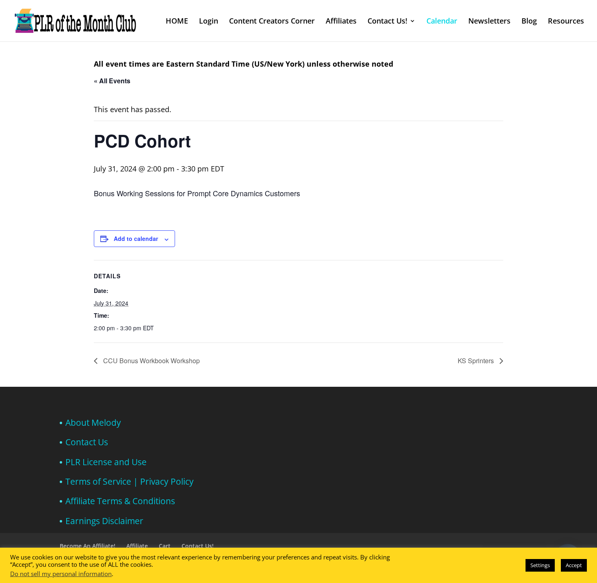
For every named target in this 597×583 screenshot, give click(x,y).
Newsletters (489, 22)
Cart (165, 546)
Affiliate (137, 546)
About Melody (93, 422)
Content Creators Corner (272, 22)
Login (208, 22)
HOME (177, 22)
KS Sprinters (476, 360)
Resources (566, 22)
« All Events (112, 80)
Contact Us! (387, 22)
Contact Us (86, 442)
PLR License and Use (106, 462)
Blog (529, 22)
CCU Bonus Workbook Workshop (151, 360)
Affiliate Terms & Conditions (120, 501)
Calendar (441, 22)
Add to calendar (136, 238)
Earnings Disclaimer (104, 521)
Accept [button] (574, 565)
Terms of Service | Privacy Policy (129, 481)
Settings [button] (540, 565)
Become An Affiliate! (87, 546)
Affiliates (341, 22)
